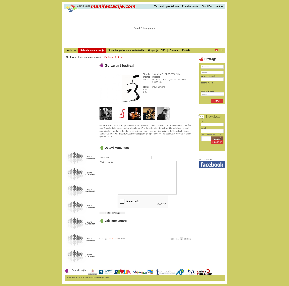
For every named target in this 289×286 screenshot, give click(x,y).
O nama (174, 50)
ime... (203, 121)
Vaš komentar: (107, 162)
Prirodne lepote (190, 6)
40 (113, 239)
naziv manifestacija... (209, 76)
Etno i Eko (207, 6)
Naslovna (71, 50)
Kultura (219, 6)
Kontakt (186, 50)
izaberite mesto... (208, 83)
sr (216, 50)
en (222, 50)
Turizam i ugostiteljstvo (166, 6)
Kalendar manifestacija (92, 50)
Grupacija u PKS (156, 50)
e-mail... (204, 128)
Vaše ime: (105, 157)
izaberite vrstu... (207, 91)
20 (110, 239)
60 (117, 239)
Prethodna (174, 239)
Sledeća (187, 239)
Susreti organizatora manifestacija (126, 50)
